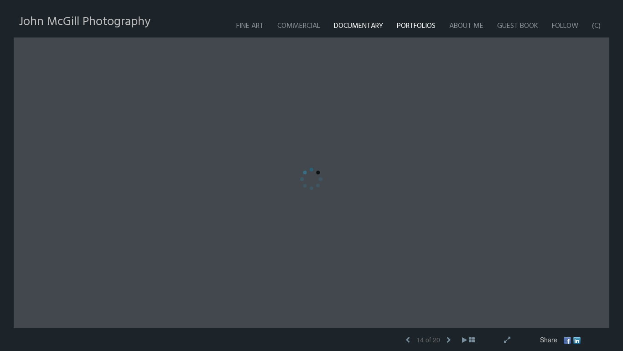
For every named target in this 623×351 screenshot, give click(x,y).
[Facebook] (567, 339)
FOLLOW (565, 26)
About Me (466, 26)
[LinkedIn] (577, 339)
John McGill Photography (85, 21)
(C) (596, 26)
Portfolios (416, 26)
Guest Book (517, 26)
